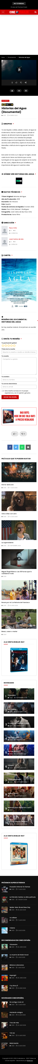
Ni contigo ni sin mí (17, 1002)
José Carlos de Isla (16, 239)
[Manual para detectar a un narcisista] (19, 806)
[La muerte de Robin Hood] (5, 957)
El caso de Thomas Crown (18, 723)
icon (19, 471)
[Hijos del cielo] (19, 736)
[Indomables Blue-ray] (19, 866)
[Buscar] (35, 12)
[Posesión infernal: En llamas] (5, 889)
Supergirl (13, 975)
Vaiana (12, 928)
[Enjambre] (19, 694)
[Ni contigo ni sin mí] (5, 1005)
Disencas (30, 1060)
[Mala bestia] (5, 1046)
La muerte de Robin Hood (19, 955)
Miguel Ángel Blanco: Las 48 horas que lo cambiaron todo (17, 573)
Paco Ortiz (13, 228)
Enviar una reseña (10, 397)
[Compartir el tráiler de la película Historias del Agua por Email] (28, 447)
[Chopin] (19, 764)
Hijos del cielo (19, 7)
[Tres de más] (5, 1025)
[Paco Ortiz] (5, 230)
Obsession (13, 944)
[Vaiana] (5, 930)
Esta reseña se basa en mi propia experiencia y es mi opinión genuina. (18, 392)
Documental (12, 57)
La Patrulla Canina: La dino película (23, 897)
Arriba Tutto (13, 793)
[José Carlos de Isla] (5, 241)
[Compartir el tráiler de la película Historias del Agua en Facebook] (9, 447)
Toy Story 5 (14, 986)
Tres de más (14, 1023)
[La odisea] (5, 920)
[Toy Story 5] (5, 988)
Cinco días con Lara (9, 514)
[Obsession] (5, 947)
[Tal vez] (5, 1035)
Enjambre (12, 695)
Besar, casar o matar (9, 631)
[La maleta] (19, 708)
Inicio (3, 57)
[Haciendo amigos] (5, 1015)
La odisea (13, 918)
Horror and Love (7, 485)
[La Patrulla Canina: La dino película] (5, 900)
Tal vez (12, 1033)
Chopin (11, 765)
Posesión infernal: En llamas (20, 887)
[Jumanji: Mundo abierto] (19, 820)
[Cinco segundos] (19, 778)
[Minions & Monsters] (5, 968)
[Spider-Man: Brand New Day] (5, 910)
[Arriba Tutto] (19, 792)
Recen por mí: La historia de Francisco (16, 602)
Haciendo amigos (16, 1012)
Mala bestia (14, 1043)
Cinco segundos (14, 779)
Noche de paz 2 (14, 751)
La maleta (12, 709)
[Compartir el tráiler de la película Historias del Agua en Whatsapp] (22, 447)
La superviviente (7, 543)
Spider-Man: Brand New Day (20, 907)
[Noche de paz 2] (19, 750)
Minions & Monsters (17, 965)
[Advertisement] (19, 35)
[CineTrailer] (19, 12)
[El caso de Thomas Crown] (19, 722)
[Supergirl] (5, 978)
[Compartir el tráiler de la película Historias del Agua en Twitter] (16, 447)
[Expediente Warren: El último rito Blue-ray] (19, 672)
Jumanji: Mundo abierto (17, 821)
